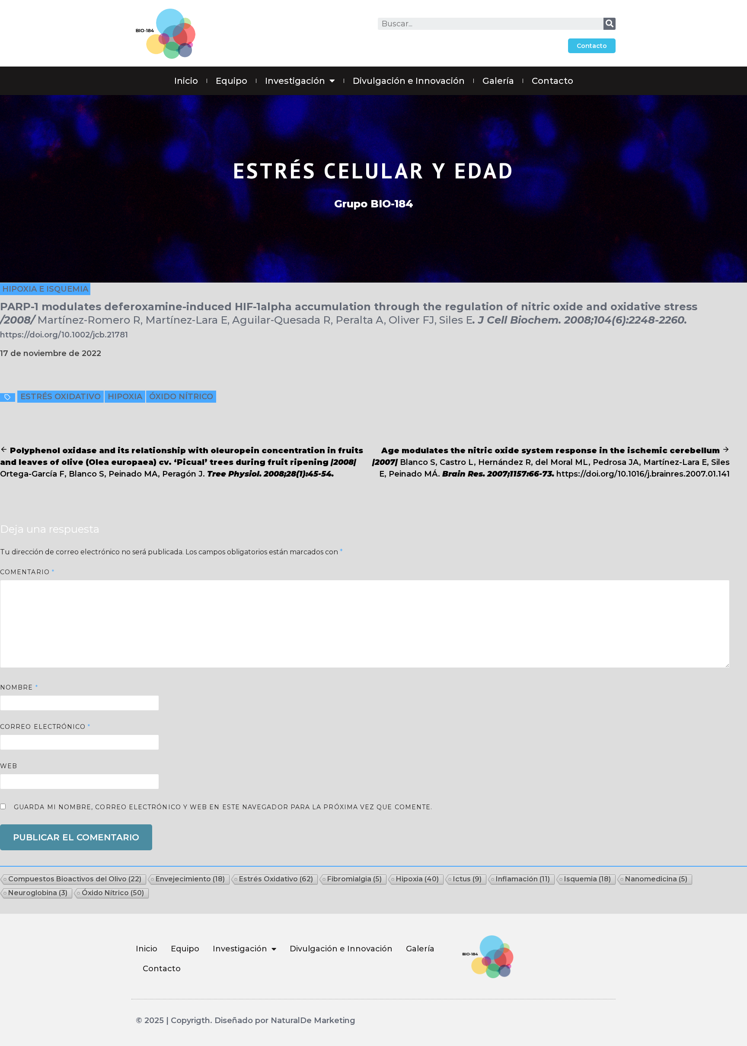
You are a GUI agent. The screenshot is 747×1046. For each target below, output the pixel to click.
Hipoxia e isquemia (45, 289)
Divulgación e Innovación (409, 81)
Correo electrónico (45, 727)
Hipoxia (125, 396)
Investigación (295, 81)
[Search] (609, 24)
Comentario (27, 572)
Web (8, 766)
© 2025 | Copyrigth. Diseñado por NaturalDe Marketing (245, 1020)
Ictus (467, 879)
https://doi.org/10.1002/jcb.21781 (64, 335)
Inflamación (523, 879)
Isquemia (587, 879)
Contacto (552, 81)
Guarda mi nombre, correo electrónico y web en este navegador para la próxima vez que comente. (223, 807)
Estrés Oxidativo (60, 396)
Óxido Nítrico (181, 396)
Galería (498, 81)
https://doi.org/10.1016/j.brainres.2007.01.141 (643, 474)
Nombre (19, 687)
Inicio (186, 81)
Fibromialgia (354, 879)
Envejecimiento (190, 879)
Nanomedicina (656, 879)
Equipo (231, 81)
